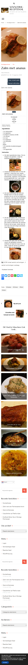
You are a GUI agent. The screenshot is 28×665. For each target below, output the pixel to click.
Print (14, 111)
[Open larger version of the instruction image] (15, 160)
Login (4, 543)
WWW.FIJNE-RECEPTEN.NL (16, 8)
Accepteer (5, 662)
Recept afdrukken (14, 83)
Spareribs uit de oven (14, 425)
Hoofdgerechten (5, 64)
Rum (21, 287)
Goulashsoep (7, 503)
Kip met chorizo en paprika (14, 445)
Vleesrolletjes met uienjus (14, 368)
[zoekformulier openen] (14, 3)
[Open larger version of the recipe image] (14, 91)
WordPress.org (7, 554)
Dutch (5, 482)
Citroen (16, 287)
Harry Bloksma (5, 73)
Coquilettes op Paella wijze (11, 513)
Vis (13, 64)
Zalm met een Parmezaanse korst (13, 506)
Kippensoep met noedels (14, 473)
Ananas (9, 287)
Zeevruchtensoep (8, 510)
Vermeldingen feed (9, 547)
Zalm (4, 290)
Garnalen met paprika (14, 349)
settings (21, 659)
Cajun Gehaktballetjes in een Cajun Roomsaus (14, 396)
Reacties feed (7, 550)
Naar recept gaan (14, 80)
